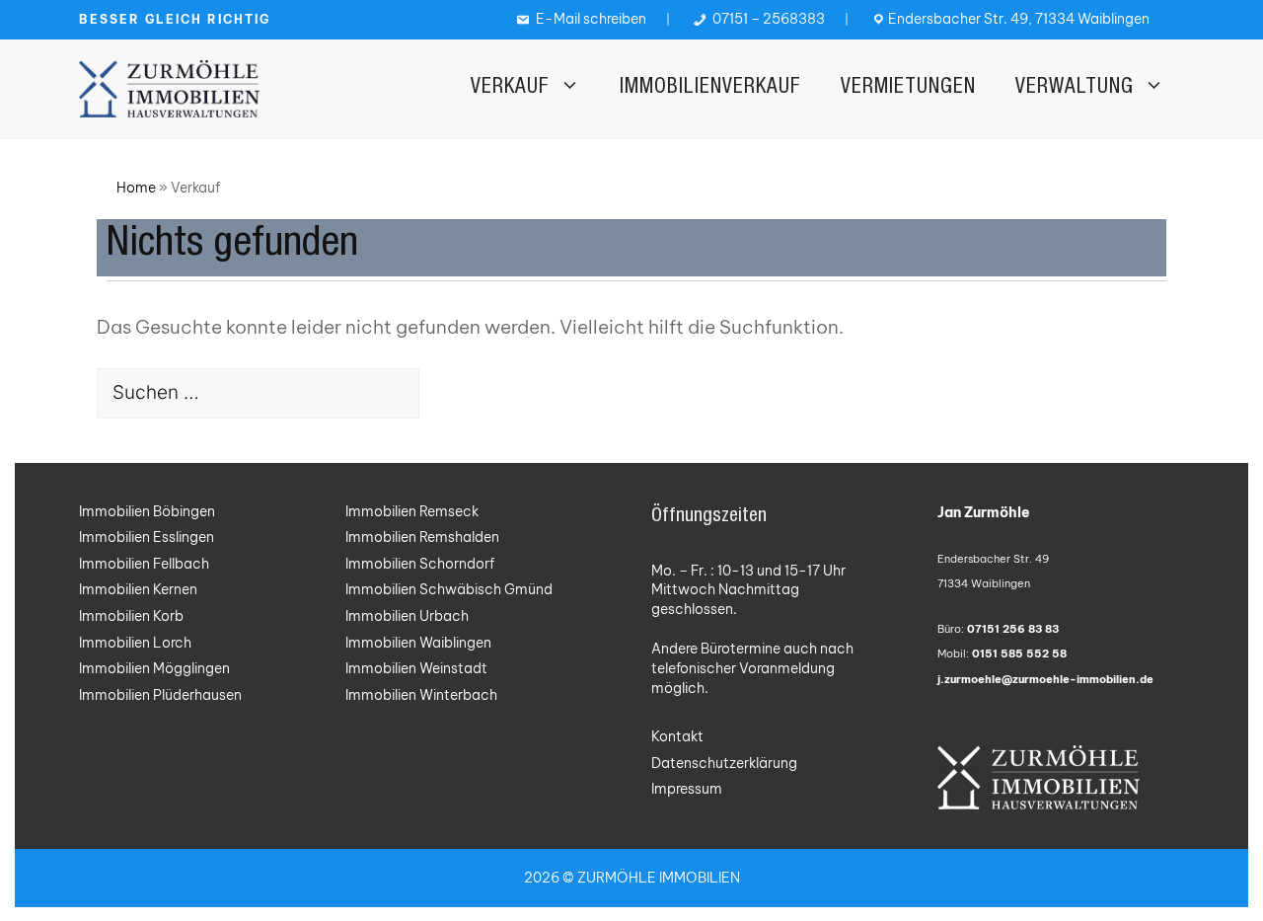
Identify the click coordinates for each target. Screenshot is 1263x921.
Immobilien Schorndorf (419, 564)
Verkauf (510, 88)
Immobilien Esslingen (146, 537)
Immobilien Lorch (135, 643)
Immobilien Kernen (138, 589)
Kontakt (677, 736)
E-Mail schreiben (589, 19)
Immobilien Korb (131, 616)
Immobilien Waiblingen (418, 643)
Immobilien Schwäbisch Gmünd (449, 589)
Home (136, 187)
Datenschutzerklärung (724, 763)
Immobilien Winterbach (421, 695)
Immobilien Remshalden (422, 537)
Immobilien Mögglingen (154, 668)
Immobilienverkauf (710, 88)
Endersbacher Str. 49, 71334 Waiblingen (1019, 19)
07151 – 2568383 (767, 19)
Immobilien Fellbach (144, 564)
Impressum (686, 789)
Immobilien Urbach (407, 616)
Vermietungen (908, 88)
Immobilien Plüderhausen (160, 695)
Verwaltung (1074, 88)
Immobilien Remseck (412, 511)
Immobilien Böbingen (147, 511)
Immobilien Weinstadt (416, 668)
